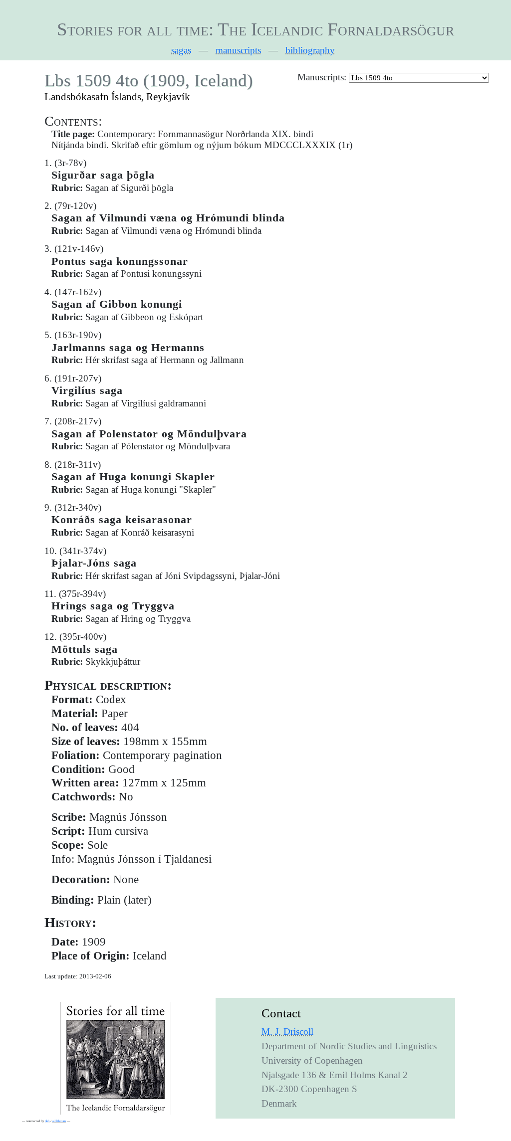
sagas (181, 50)
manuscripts (238, 50)
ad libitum (59, 1121)
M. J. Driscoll (287, 1031)
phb (47, 1121)
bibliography (310, 50)
